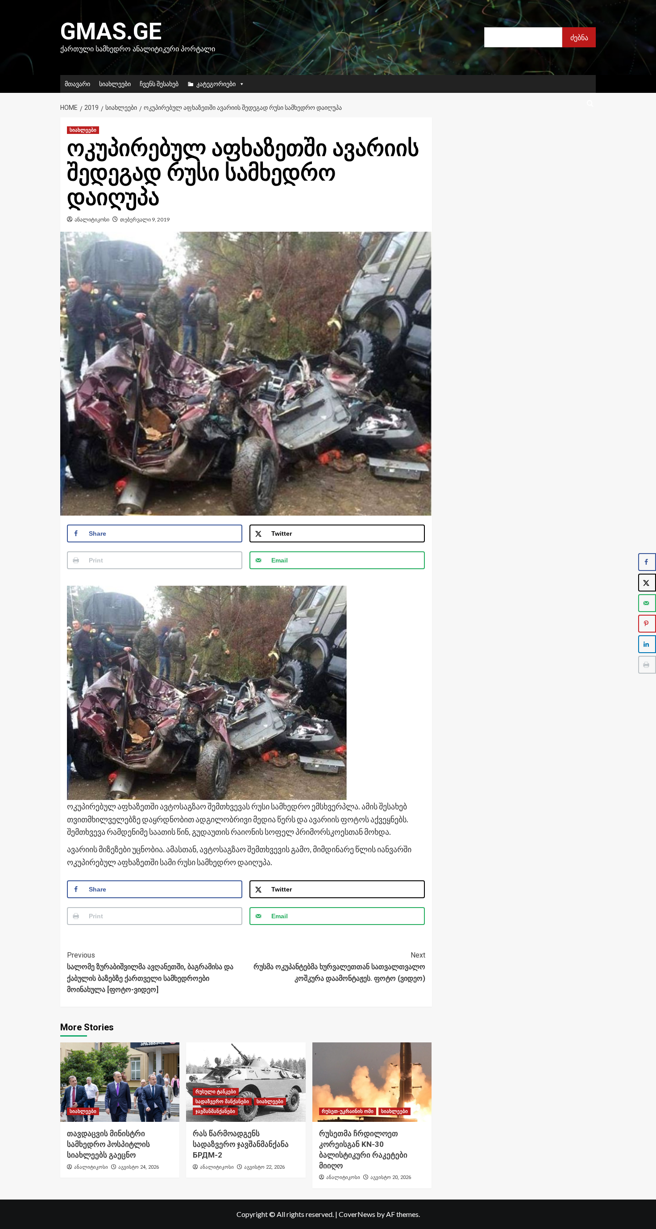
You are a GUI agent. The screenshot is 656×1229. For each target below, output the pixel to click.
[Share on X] (647, 583)
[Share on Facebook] (647, 562)
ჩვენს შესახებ (159, 83)
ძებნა (579, 37)
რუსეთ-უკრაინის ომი (348, 1111)
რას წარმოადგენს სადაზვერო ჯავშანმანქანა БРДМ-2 (241, 1144)
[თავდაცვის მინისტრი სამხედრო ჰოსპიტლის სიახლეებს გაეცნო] (119, 1082)
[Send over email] (647, 603)
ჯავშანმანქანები (215, 1111)
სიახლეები (115, 83)
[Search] (590, 104)
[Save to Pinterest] (647, 624)
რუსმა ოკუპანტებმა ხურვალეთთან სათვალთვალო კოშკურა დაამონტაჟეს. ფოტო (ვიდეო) (339, 966)
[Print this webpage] (647, 665)
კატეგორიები (216, 83)
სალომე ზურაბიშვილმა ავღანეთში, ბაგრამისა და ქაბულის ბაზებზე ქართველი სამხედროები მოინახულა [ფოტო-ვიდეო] (150, 972)
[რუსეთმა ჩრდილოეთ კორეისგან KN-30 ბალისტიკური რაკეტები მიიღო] (372, 1082)
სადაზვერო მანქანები (222, 1101)
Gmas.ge (111, 31)
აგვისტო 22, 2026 (264, 1167)
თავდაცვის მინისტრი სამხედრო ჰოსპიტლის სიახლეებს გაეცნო (108, 1144)
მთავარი (77, 83)
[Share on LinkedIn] (647, 644)
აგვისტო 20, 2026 (390, 1177)
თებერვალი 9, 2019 (145, 219)
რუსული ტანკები (215, 1092)
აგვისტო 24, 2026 (138, 1167)
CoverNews (357, 1214)
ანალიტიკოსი (92, 219)
